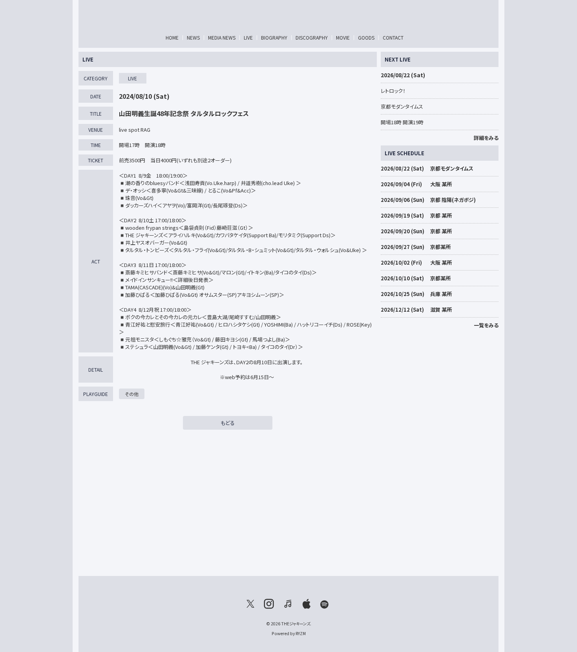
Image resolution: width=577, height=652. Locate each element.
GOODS (366, 37)
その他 (132, 393)
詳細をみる (486, 138)
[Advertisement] (439, 450)
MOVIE (343, 37)
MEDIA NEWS (222, 37)
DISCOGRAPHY (312, 37)
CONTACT (393, 37)
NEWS (193, 37)
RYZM (301, 633)
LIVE (248, 37)
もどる (228, 423)
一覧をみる (486, 325)
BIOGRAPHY (274, 37)
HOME (172, 37)
